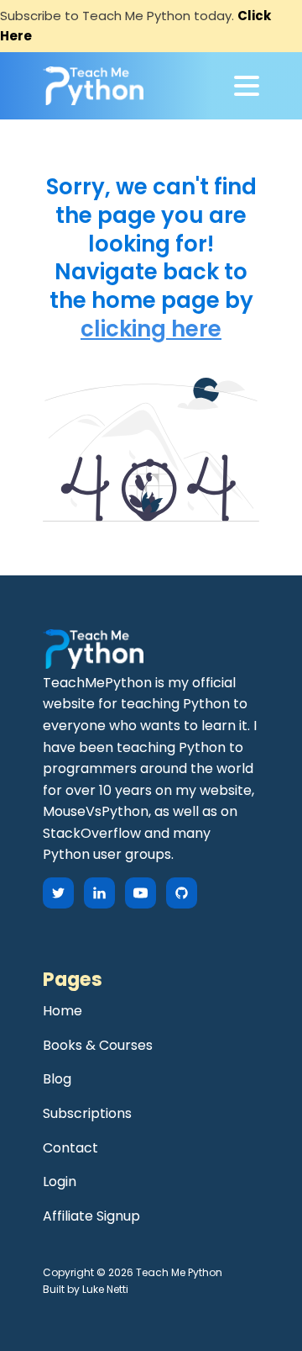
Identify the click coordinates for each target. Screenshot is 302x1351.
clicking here (151, 329)
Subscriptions (87, 1113)
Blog (57, 1079)
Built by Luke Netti (85, 1289)
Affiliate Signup (91, 1216)
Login (59, 1181)
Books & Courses (98, 1045)
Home (62, 1010)
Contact (70, 1148)
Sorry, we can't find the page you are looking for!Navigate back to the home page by (151, 244)
